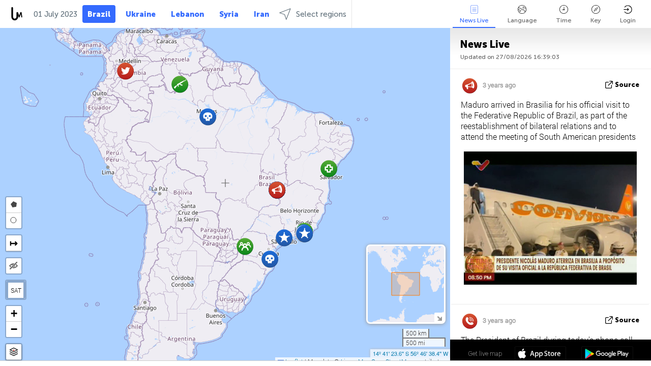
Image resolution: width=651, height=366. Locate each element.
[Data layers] (13, 352)
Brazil (98, 14)
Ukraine (141, 14)
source (627, 84)
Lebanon (187, 14)
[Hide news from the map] (13, 265)
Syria (229, 14)
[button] (180, 84)
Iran (261, 14)
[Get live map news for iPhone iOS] (540, 354)
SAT (16, 290)
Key (595, 20)
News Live (474, 20)
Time (563, 20)
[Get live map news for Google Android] (607, 354)
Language (522, 20)
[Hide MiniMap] (439, 317)
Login (628, 20)
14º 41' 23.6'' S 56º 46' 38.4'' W (410, 353)
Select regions (321, 14)
